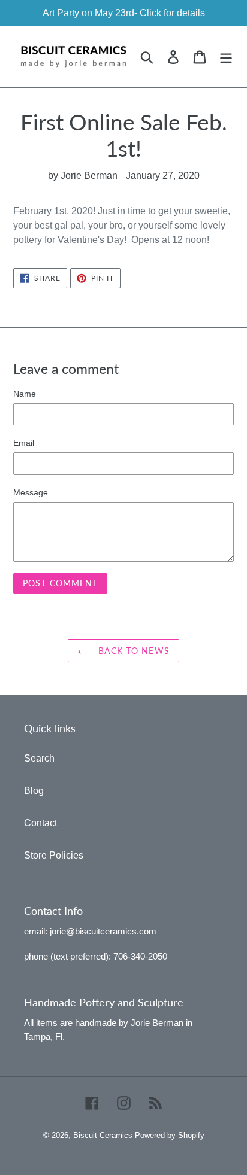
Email (23, 443)
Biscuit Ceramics (102, 1135)
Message (30, 492)
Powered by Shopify (169, 1135)
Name (24, 393)
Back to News (132, 651)
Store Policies (53, 855)
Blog (34, 791)
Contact (40, 823)
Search (39, 758)
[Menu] (226, 57)
